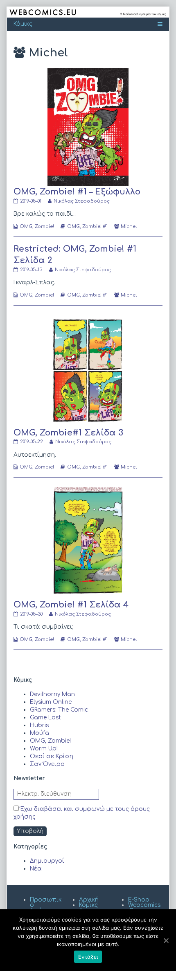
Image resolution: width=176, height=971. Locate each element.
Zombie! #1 (95, 226)
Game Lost (45, 717)
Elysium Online (51, 702)
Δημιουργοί (47, 861)
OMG (73, 226)
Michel (129, 226)
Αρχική (89, 900)
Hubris (39, 725)
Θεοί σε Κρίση (51, 756)
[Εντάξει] (166, 940)
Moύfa (39, 733)
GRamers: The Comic (59, 710)
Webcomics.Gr (144, 908)
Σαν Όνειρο (47, 764)
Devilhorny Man (52, 694)
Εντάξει (88, 956)
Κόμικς (88, 905)
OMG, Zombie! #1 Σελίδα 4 (71, 604)
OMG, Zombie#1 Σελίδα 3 (68, 433)
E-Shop (138, 900)
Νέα (36, 869)
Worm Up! (44, 749)
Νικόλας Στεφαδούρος (81, 201)
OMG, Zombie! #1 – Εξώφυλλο (77, 191)
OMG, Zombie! (37, 226)
